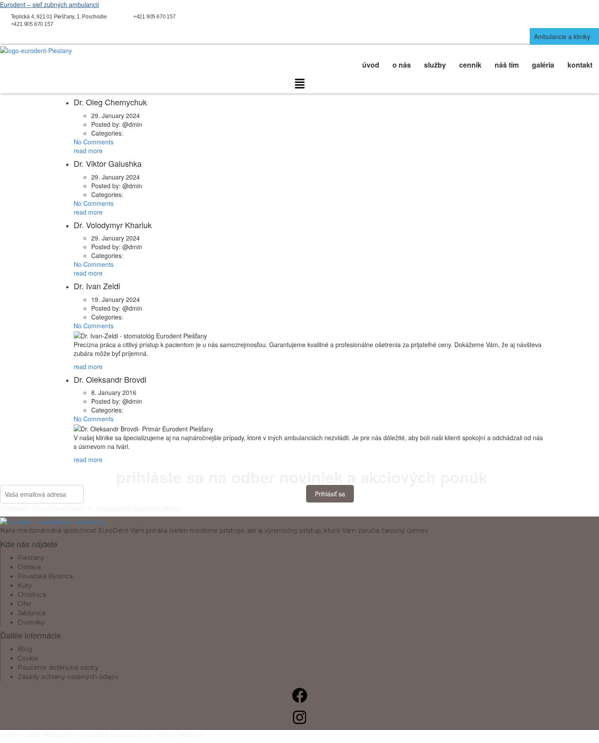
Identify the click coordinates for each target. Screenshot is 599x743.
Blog (25, 649)
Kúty (25, 585)
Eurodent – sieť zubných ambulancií (49, 4)
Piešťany (31, 558)
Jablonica (32, 613)
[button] (564, 36)
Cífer (25, 604)
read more (88, 150)
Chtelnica (32, 595)
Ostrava (29, 567)
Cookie (28, 658)
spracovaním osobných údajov (138, 507)
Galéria (543, 65)
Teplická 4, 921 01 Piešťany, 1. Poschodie (59, 17)
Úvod (370, 65)
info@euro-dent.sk (223, 17)
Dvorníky (31, 622)
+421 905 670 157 (154, 17)
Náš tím (507, 65)
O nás (401, 65)
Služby (435, 65)
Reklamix (191, 734)
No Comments (94, 141)
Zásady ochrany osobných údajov (68, 677)
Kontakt (579, 65)
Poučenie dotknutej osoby (58, 667)
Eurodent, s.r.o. (132, 734)
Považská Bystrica (45, 576)
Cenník (470, 65)
